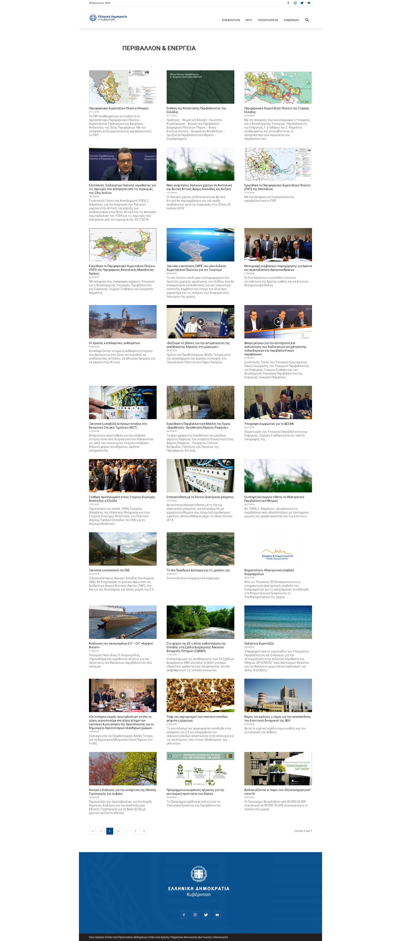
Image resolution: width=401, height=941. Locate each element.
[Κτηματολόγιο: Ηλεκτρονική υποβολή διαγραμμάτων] (278, 549)
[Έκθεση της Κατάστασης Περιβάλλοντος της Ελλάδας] (200, 87)
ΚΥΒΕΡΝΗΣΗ (291, 20)
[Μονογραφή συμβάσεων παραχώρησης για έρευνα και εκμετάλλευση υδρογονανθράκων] (278, 244)
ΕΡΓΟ (249, 20)
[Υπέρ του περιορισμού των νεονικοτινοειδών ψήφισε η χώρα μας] (200, 695)
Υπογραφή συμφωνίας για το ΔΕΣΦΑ (269, 423)
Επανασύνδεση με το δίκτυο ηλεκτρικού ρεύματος (200, 497)
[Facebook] (288, 3)
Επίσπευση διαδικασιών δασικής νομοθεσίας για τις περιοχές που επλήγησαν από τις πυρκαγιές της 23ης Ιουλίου (122, 189)
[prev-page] (92, 831)
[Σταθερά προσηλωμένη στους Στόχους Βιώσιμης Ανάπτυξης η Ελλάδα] (123, 475)
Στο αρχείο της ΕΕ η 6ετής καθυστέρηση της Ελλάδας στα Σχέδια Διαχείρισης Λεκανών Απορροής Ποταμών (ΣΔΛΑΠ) (196, 647)
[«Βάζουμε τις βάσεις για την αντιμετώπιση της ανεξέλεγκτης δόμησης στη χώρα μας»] (200, 321)
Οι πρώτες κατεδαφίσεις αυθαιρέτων (114, 343)
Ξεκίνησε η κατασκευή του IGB (109, 570)
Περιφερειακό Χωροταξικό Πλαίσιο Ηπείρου (119, 108)
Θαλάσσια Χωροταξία (259, 643)
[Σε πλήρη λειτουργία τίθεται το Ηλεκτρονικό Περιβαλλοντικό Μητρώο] (278, 475)
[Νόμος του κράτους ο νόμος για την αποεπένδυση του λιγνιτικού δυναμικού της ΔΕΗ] (278, 695)
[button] (307, 21)
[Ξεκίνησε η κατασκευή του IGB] (123, 549)
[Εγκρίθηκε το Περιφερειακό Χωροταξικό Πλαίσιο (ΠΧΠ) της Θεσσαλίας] (278, 164)
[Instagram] (295, 3)
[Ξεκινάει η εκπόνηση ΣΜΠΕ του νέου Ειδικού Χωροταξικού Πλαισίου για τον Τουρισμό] (200, 244)
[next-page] (144, 831)
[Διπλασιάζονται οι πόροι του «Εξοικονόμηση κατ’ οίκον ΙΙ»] (278, 768)
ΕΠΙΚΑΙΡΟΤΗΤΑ (231, 20)
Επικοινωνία (221, 937)
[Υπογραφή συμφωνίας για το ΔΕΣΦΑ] (278, 402)
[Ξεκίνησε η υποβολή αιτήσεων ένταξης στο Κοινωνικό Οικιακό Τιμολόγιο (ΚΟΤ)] (123, 402)
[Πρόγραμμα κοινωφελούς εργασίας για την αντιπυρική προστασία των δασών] (200, 768)
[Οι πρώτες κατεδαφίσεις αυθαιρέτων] (123, 321)
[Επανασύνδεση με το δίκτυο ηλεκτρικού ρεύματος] (200, 475)
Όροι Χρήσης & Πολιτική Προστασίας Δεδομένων (118, 937)
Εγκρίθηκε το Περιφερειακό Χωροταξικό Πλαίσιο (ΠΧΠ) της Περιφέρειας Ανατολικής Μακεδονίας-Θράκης (122, 269)
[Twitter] (302, 3)
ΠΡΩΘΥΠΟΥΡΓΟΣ (268, 20)
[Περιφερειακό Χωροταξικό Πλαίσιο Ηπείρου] (123, 87)
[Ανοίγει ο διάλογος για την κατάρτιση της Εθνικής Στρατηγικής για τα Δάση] (123, 768)
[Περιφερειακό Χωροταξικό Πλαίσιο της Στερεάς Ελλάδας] (278, 87)
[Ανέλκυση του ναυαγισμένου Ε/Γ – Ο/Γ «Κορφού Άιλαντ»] (123, 622)
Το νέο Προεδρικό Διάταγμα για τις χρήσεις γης (198, 570)
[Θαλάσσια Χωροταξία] (278, 622)
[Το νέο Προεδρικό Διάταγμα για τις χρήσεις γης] (200, 549)
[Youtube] (309, 3)
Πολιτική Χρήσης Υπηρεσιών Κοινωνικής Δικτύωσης (180, 937)
